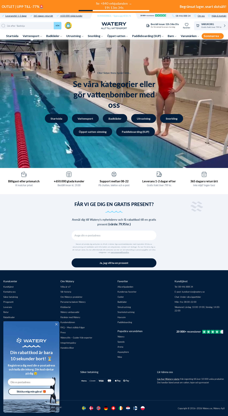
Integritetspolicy (68, 342)
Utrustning (73, 36)
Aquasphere (123, 351)
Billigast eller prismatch (24, 181)
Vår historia (65, 291)
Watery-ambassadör (69, 312)
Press (63, 332)
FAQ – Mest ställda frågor (72, 327)
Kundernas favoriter (127, 291)
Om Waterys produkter (71, 296)
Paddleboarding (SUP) (146, 36)
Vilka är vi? (65, 286)
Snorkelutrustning (126, 312)
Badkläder (53, 36)
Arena (120, 346)
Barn (171, 36)
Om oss (201, 16)
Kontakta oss (9, 291)
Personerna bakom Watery (73, 301)
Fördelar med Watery (70, 317)
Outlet (121, 296)
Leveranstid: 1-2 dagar (16, 16)
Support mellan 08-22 (114, 181)
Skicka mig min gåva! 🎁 (31, 391)
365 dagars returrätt (43, 16)
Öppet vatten (116, 36)
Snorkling (94, 36)
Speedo (121, 341)
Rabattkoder (9, 317)
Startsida (12, 36)
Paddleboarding (125, 322)
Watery (121, 336)
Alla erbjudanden (125, 286)
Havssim (122, 317)
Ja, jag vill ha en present (113, 262)
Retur (6, 312)
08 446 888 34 (183, 16)
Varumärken (189, 36)
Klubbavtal (65, 307)
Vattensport (31, 36)
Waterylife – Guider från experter (76, 337)
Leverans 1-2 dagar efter (159, 181)
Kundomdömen (67, 322)
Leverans (7, 307)
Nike (120, 356)
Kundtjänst (8, 286)
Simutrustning (124, 307)
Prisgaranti (8, 301)
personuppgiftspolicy (120, 252)
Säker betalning (10, 296)
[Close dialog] (56, 324)
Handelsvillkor (67, 347)
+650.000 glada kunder (69, 181)
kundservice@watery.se (193, 291)
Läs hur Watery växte (168, 379)
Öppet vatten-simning (92, 131)
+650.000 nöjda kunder (71, 16)
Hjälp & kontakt (219, 16)
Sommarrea (211, 36)
